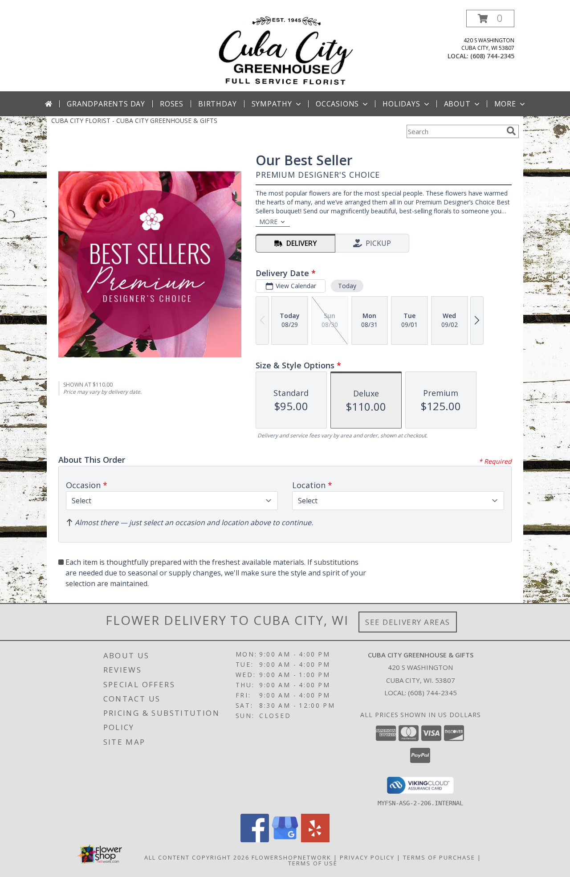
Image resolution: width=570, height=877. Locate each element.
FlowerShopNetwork (291, 857)
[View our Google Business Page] (285, 840)
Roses (171, 104)
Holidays (401, 104)
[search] (511, 131)
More (505, 104)
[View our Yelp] (315, 840)
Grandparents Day (106, 104)
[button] (490, 18)
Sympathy (272, 104)
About (457, 104)
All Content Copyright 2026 (196, 857)
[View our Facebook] (254, 840)
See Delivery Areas (407, 622)
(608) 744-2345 (492, 56)
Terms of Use (313, 863)
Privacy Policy (367, 857)
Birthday (217, 104)
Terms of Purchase (439, 857)
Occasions (337, 104)
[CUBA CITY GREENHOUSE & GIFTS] (285, 50)
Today (347, 285)
